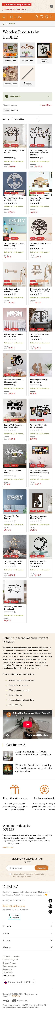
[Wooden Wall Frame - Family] (14, 456)
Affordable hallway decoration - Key (12, 290)
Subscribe (41, 868)
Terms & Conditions (10, 966)
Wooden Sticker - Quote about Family (14, 244)
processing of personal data (33, 874)
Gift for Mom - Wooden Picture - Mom (14, 335)
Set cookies (11, 976)
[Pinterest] (50, 912)
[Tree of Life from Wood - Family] (40, 229)
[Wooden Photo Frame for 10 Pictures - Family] (40, 456)
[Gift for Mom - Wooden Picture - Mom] (14, 320)
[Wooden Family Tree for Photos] (14, 136)
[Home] (3, 24)
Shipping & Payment (10, 960)
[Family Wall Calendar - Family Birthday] (14, 411)
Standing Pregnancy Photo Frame (38, 381)
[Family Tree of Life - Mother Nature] (40, 547)
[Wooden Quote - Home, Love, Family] (14, 592)
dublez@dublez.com (14, 906)
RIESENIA (16, 996)
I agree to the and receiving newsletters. (28, 875)
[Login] (46, 16)
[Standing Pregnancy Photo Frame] (40, 365)
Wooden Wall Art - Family (12, 517)
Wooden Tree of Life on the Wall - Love (13, 199)
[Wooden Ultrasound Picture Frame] (40, 501)
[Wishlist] (41, 16)
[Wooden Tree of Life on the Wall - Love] (14, 184)
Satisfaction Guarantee (11, 957)
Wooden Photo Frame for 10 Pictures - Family (39, 471)
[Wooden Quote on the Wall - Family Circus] (14, 547)
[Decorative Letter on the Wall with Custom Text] (40, 274)
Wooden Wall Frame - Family (13, 471)
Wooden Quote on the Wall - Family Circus (13, 562)
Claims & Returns (9, 963)
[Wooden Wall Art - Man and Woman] (40, 320)
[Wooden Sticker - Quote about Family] (14, 229)
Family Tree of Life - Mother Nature (38, 562)
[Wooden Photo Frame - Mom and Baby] (14, 365)
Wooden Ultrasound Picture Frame (38, 517)
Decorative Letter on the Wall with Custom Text (40, 290)
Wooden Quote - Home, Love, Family (14, 608)
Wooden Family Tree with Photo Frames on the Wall (39, 152)
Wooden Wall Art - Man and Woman (40, 335)
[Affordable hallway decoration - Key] (14, 274)
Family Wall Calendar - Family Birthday (14, 426)
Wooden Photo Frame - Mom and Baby (14, 381)
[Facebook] (50, 901)
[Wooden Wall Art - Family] (14, 501)
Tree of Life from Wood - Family (40, 244)
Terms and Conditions (30, 1007)
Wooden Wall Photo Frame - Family (38, 426)
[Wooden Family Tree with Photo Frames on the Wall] (40, 136)
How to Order (7, 969)
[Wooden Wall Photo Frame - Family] (40, 411)
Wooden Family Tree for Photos (14, 151)
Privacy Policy (8, 972)
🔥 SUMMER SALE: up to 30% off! (16, 5)
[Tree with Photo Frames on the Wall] (40, 184)
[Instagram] (50, 906)
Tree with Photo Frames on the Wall (40, 199)
